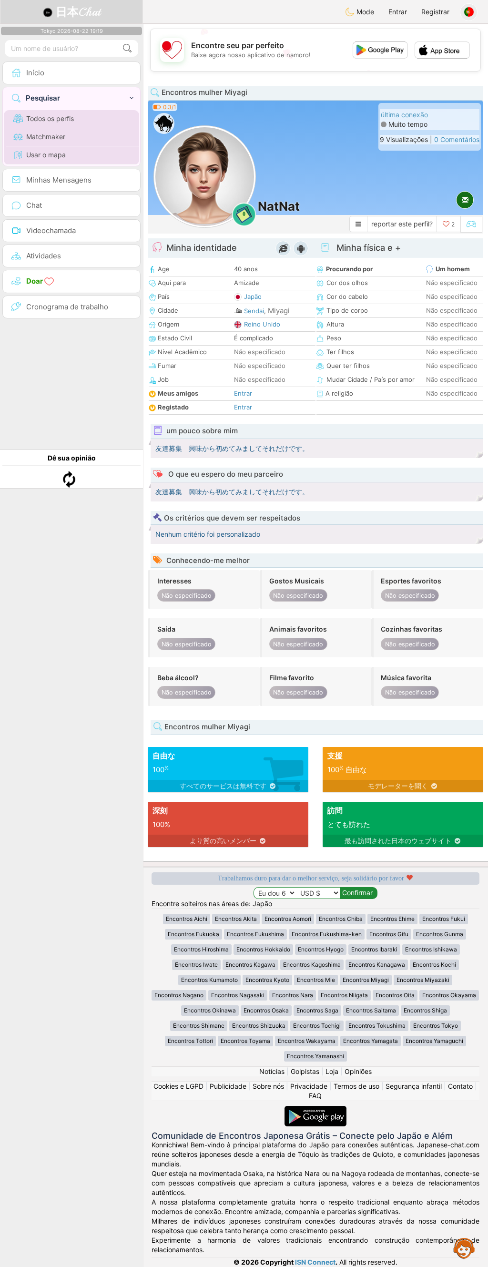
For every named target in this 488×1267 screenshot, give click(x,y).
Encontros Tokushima (377, 1025)
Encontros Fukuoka (193, 934)
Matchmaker (45, 137)
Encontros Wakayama (307, 1040)
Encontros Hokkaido (263, 949)
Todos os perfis (50, 118)
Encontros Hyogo (321, 949)
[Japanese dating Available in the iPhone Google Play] (315, 1110)
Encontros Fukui (443, 918)
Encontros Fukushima (255, 934)
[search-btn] (127, 48)
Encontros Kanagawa (376, 964)
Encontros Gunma (439, 934)
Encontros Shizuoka (258, 1025)
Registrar (435, 12)
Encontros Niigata (344, 995)
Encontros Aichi (186, 918)
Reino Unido (262, 324)
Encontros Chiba (341, 918)
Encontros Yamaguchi (434, 1040)
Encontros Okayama (449, 995)
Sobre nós (268, 1086)
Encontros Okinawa (210, 1010)
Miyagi (279, 310)
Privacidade (308, 1086)
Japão (253, 296)
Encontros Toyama (245, 1040)
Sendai (254, 311)
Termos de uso (356, 1086)
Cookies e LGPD (178, 1086)
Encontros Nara (292, 995)
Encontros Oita (395, 995)
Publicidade (228, 1086)
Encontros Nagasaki (237, 995)
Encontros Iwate (196, 964)
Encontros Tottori (190, 1040)
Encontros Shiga (425, 1010)
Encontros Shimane (198, 1025)
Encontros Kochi (434, 964)
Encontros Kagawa (250, 964)
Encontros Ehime (392, 918)
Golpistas (305, 1071)
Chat (78, 12)
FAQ (315, 1096)
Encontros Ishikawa (431, 949)
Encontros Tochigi (317, 1025)
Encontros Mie (316, 979)
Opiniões (358, 1071)
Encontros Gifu (388, 934)
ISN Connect (315, 1262)
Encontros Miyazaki (422, 979)
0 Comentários (456, 139)
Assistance (464, 1248)
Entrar (397, 12)
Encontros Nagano (178, 995)
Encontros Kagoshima (312, 964)
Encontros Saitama (371, 1010)
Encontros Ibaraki (374, 949)
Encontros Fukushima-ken (327, 934)
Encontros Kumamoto (209, 979)
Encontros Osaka (266, 1010)
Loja (331, 1071)
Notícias (272, 1071)
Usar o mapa (46, 155)
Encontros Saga (317, 1010)
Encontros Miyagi (366, 979)
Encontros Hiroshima (201, 949)
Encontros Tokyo (435, 1025)
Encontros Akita (236, 918)
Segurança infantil (414, 1086)
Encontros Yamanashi (315, 1056)
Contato (460, 1086)
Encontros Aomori (287, 918)
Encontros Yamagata (370, 1040)
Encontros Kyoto (267, 979)
